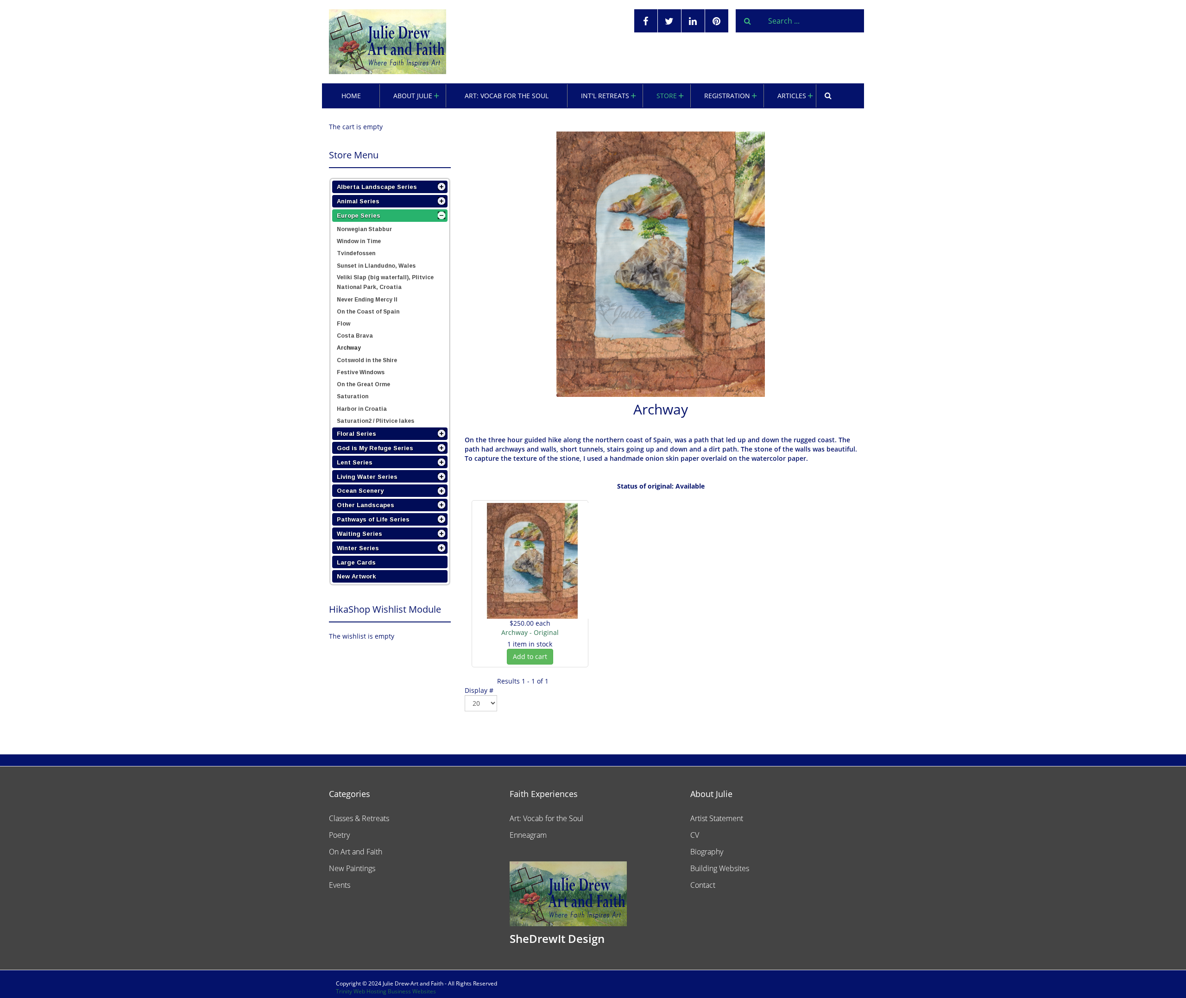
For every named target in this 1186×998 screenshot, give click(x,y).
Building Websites (719, 868)
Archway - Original (530, 632)
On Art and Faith (355, 852)
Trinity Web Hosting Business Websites (386, 991)
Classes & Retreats (359, 818)
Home (351, 95)
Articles (791, 95)
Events (339, 885)
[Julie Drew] (387, 41)
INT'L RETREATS (605, 95)
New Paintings (352, 868)
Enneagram (528, 835)
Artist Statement (716, 818)
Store (666, 95)
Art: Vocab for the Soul (507, 95)
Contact (702, 885)
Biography (706, 852)
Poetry (339, 835)
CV (694, 835)
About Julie (412, 95)
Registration (727, 95)
